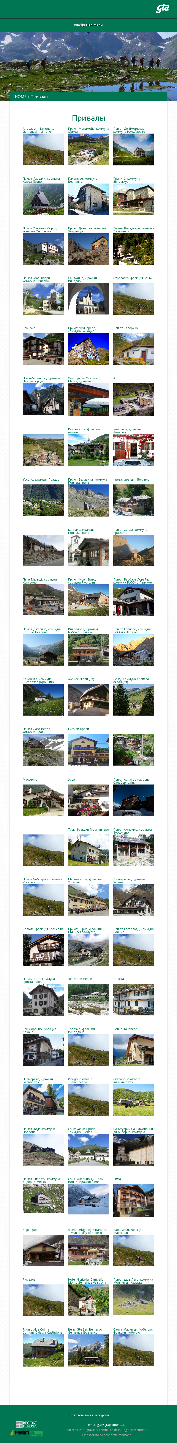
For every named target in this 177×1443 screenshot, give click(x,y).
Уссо (71, 779)
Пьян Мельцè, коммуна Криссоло (40, 581)
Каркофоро (31, 1230)
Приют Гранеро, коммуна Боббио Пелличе (132, 631)
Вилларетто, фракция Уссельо (129, 881)
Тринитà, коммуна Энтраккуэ (126, 180)
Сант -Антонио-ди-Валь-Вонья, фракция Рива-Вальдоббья (86, 1180)
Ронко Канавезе (125, 1029)
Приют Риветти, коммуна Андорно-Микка (41, 1180)
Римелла (29, 1279)
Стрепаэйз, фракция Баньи (133, 278)
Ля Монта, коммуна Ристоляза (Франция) (38, 680)
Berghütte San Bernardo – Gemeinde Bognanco (86, 1331)
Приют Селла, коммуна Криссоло (130, 531)
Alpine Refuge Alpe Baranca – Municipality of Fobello (87, 1231)
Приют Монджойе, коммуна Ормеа (88, 130)
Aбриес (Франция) (81, 679)
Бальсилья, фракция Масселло (128, 1231)
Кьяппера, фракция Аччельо (127, 431)
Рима (117, 1179)
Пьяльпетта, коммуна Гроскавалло (39, 980)
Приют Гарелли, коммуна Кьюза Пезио (41, 180)
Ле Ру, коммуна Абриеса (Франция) (131, 680)
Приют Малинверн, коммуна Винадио (37, 280)
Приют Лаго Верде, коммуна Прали (37, 730)
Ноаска (118, 979)
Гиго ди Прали (78, 729)
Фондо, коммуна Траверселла (80, 1081)
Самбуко (29, 328)
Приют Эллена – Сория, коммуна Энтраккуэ (40, 230)
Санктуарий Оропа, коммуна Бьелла (82, 1130)
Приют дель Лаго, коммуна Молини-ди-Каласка (133, 1281)
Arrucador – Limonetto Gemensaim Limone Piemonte (39, 130)
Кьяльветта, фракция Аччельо (84, 431)
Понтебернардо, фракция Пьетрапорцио (41, 380)
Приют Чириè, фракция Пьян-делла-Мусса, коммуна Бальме (85, 931)
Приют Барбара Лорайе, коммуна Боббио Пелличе (132, 581)
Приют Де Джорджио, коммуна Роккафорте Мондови (129, 130)
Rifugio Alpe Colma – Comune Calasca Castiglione (42, 1331)
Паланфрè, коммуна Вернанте (82, 180)
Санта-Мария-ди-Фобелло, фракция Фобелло (133, 1331)
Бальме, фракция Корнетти (43, 929)
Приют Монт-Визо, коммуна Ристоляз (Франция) (82, 581)
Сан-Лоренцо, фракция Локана (39, 1030)
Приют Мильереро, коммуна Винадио (82, 330)
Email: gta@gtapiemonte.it (106, 1425)
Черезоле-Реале (80, 979)
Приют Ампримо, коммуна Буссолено (132, 831)
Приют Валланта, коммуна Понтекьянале (87, 481)
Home (20, 96)
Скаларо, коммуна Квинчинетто (126, 1081)
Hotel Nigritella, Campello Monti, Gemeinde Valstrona (87, 1281)
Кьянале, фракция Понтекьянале (81, 531)
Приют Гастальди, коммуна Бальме (133, 931)
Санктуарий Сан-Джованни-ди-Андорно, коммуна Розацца (133, 1130)
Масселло (30, 779)
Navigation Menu (88, 25)
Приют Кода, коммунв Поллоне (39, 1130)
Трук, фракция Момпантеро (88, 829)
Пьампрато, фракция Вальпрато (38, 1081)
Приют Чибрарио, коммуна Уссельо (42, 881)
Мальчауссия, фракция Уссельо (85, 881)
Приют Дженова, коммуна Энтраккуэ (87, 230)
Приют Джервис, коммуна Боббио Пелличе (42, 631)
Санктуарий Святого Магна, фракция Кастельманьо (83, 380)
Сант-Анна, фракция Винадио (83, 280)
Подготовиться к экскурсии (88, 1415)
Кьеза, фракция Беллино (131, 479)
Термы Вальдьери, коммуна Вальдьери (133, 230)
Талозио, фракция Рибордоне (81, 1030)
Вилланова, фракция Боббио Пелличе (83, 631)
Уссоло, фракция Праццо (41, 479)
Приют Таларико (125, 328)
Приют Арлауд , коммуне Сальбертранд (131, 781)
